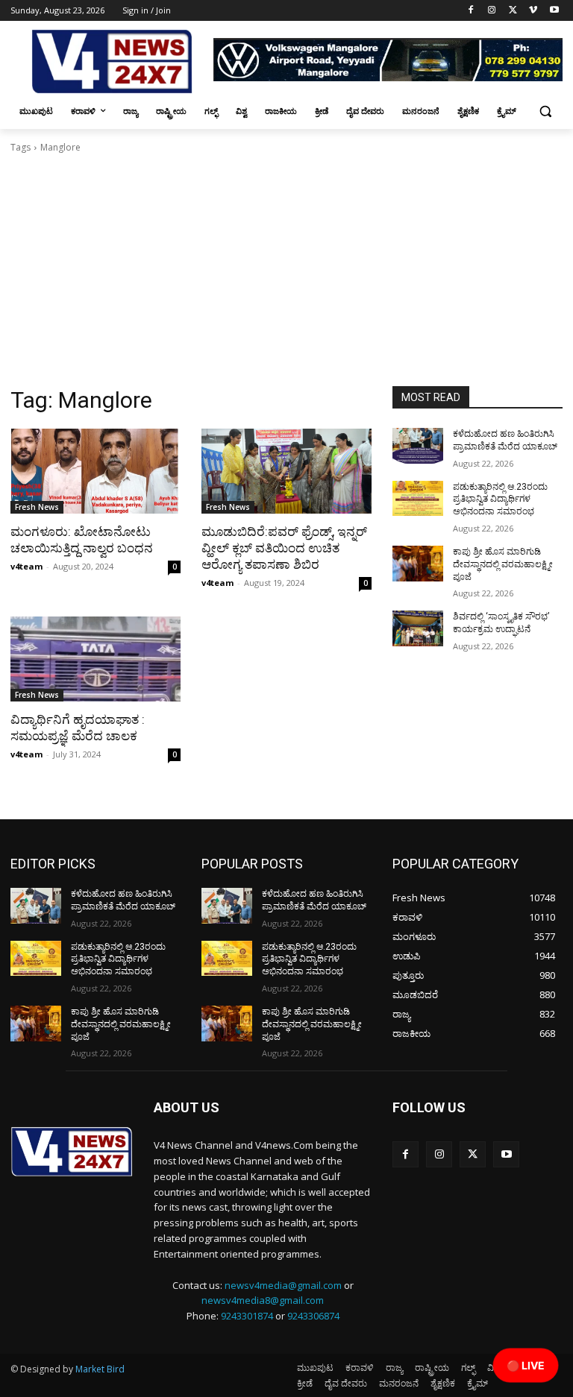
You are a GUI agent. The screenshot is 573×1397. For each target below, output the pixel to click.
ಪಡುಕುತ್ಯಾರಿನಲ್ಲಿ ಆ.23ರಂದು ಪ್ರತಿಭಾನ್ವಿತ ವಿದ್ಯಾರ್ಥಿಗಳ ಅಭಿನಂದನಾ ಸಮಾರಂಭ (500, 499)
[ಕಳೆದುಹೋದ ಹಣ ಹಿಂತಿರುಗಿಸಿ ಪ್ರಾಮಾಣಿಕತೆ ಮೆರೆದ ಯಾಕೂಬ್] (417, 446)
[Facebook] (471, 10)
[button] (545, 111)
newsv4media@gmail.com (283, 1285)
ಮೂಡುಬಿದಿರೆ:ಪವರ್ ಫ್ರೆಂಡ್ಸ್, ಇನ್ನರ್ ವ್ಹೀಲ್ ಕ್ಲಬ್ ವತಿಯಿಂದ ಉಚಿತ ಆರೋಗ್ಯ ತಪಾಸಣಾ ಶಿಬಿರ (284, 548)
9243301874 (247, 1315)
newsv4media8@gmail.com (262, 1300)
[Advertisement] (286, 274)
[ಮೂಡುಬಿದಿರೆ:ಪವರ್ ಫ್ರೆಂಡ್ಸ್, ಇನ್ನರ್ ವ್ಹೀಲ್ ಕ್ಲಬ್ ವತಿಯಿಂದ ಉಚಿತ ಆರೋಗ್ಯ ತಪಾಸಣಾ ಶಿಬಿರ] (286, 471)
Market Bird (100, 1369)
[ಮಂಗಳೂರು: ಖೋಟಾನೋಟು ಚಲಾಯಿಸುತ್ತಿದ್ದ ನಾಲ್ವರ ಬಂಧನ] (95, 471)
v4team (26, 566)
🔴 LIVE (526, 1365)
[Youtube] (554, 10)
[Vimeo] (533, 10)
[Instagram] (492, 10)
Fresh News (37, 507)
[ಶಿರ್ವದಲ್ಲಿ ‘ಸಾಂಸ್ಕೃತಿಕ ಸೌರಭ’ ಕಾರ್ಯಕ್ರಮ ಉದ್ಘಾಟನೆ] (417, 628)
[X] (513, 10)
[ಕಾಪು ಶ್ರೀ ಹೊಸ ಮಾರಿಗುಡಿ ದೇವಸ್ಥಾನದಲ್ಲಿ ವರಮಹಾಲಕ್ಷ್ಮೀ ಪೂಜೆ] (417, 563)
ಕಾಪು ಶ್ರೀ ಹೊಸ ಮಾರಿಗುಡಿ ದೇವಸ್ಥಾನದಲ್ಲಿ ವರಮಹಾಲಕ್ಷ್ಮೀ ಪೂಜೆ (503, 564)
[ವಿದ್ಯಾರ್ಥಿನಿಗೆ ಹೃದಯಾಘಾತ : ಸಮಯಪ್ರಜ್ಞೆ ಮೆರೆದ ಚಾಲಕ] (95, 658)
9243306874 (313, 1315)
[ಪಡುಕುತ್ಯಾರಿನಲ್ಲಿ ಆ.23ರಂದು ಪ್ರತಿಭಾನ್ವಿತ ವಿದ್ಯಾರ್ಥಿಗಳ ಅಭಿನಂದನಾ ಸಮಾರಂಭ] (417, 499)
